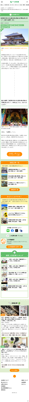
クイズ (9, 364)
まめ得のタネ (10, 7)
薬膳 (14, 335)
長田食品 (24, 335)
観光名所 (4, 27)
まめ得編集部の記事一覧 (14, 246)
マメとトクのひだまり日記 (18, 364)
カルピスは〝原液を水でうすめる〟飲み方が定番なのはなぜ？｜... (17, 214)
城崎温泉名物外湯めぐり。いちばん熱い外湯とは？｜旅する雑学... (17, 170)
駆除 (24, 4)
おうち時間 (4, 364)
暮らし (2, 4)
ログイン (23, 384)
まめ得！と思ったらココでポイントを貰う (14, 154)
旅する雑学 (9, 25)
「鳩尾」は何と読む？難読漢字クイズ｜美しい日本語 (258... (17, 266)
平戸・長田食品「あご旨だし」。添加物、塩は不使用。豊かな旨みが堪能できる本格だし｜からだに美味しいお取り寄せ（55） (14, 319)
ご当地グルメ (23, 333)
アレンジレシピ (5, 333)
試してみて (18, 335)
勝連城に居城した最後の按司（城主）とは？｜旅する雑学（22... (16, 207)
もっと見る (14, 370)
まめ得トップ (3, 7)
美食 (10, 335)
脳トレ (3, 366)
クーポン (12, 4)
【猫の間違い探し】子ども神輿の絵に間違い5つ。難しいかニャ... (17, 273)
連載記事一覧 (14, 189)
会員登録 (23, 382)
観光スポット (20, 25)
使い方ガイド (4, 382)
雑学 (8, 27)
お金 (21, 4)
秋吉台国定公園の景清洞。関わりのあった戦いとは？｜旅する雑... (17, 177)
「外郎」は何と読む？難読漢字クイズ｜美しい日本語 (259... (17, 260)
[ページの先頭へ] (14, 376)
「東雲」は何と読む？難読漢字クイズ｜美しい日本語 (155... (17, 280)
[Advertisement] (14, 294)
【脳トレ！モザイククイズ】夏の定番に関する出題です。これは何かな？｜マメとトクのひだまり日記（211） (14, 351)
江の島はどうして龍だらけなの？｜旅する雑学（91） (17, 183)
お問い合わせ (4, 384)
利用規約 (3, 386)
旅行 (15, 25)
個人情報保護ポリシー (6, 388)
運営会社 (3, 390)
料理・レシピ (5, 335)
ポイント (17, 4)
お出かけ (4, 25)
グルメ (17, 333)
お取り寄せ (7, 4)
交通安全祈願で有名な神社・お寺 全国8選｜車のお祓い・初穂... (17, 220)
